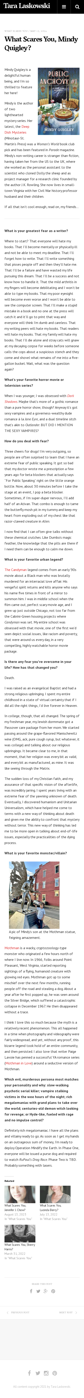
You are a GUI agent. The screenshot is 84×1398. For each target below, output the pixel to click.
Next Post (66, 1313)
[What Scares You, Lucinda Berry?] (55, 1194)
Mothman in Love (18, 1063)
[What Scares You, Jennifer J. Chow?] (19, 1194)
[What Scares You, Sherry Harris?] (19, 1233)
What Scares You (16, 31)
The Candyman (15, 569)
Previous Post (20, 1313)
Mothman (11, 948)
